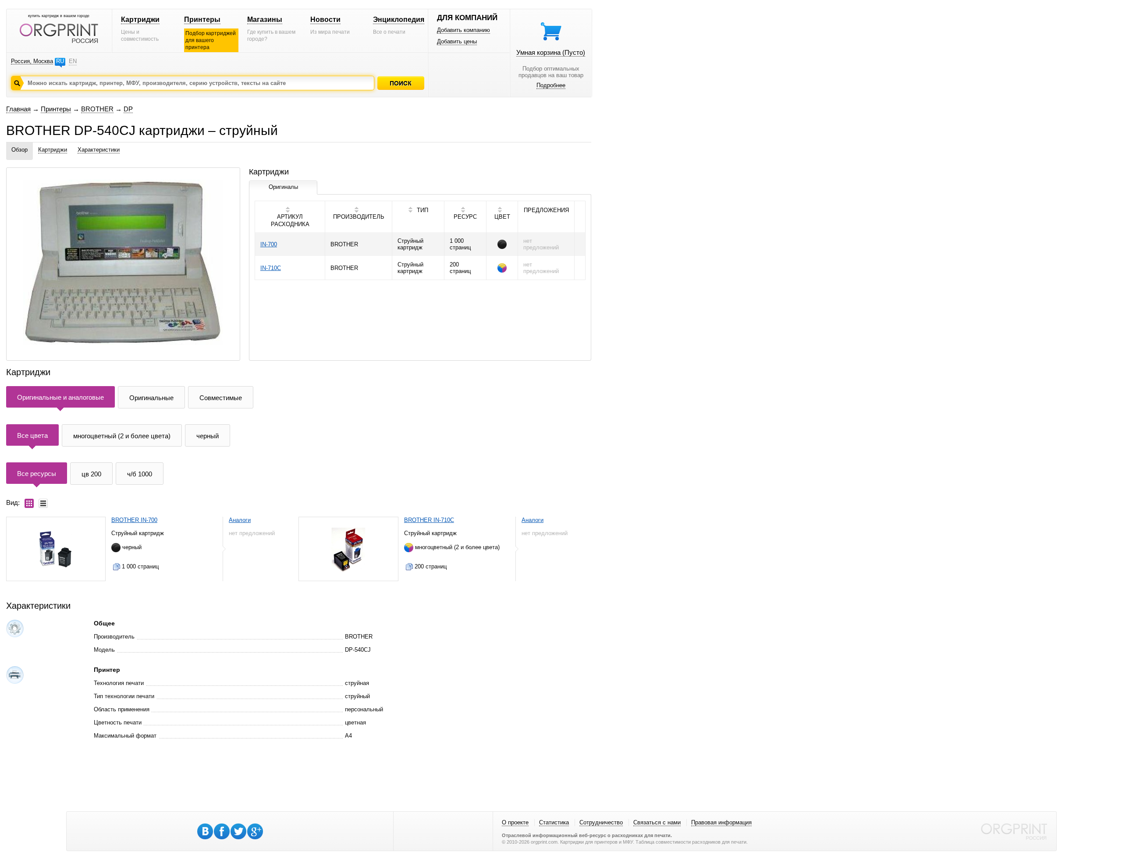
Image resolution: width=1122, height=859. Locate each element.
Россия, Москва (32, 61)
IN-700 (268, 244)
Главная (18, 109)
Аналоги (240, 520)
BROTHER (97, 109)
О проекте (515, 822)
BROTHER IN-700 (134, 520)
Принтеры (202, 19)
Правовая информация (721, 822)
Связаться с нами (657, 822)
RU (60, 61)
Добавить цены (457, 41)
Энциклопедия (398, 19)
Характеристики (99, 149)
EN (73, 61)
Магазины (264, 19)
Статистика (554, 822)
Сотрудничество (601, 822)
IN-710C (270, 268)
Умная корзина (550, 52)
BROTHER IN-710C (429, 520)
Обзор (19, 149)
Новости (325, 19)
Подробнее (550, 85)
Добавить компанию (463, 30)
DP (128, 109)
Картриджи (140, 19)
